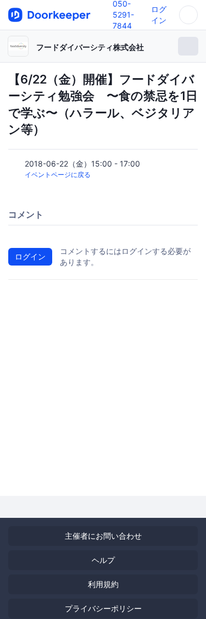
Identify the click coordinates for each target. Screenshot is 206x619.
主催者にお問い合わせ (103, 535)
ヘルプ (103, 560)
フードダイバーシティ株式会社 (90, 47)
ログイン (30, 256)
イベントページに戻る (58, 174)
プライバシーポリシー (103, 608)
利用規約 (103, 584)
